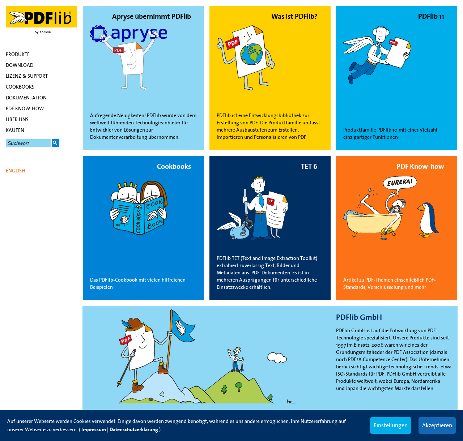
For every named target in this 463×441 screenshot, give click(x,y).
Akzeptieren (437, 425)
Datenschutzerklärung (134, 429)
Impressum (93, 429)
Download (19, 65)
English (15, 171)
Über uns (17, 119)
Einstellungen (391, 425)
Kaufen (15, 130)
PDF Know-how (25, 108)
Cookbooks (20, 87)
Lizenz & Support (27, 76)
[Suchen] (55, 143)
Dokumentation (26, 98)
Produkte (18, 54)
